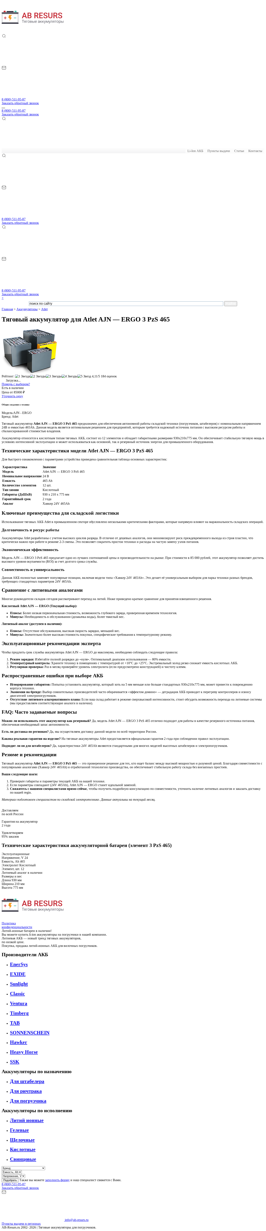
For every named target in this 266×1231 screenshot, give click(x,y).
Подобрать (10, 1180)
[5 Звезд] (84, 376)
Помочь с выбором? (16, 384)
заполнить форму (57, 1180)
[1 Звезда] (22, 376)
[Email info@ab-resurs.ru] (33, 95)
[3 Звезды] (54, 376)
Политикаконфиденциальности (17, 925)
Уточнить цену (12, 396)
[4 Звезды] (70, 376)
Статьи (239, 151)
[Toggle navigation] (3, 108)
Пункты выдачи (218, 151)
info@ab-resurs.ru (76, 1220)
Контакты (255, 151)
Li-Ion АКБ (195, 151)
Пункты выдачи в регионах (21, 1223)
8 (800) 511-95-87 (14, 99)
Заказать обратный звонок (20, 103)
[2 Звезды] (38, 376)
